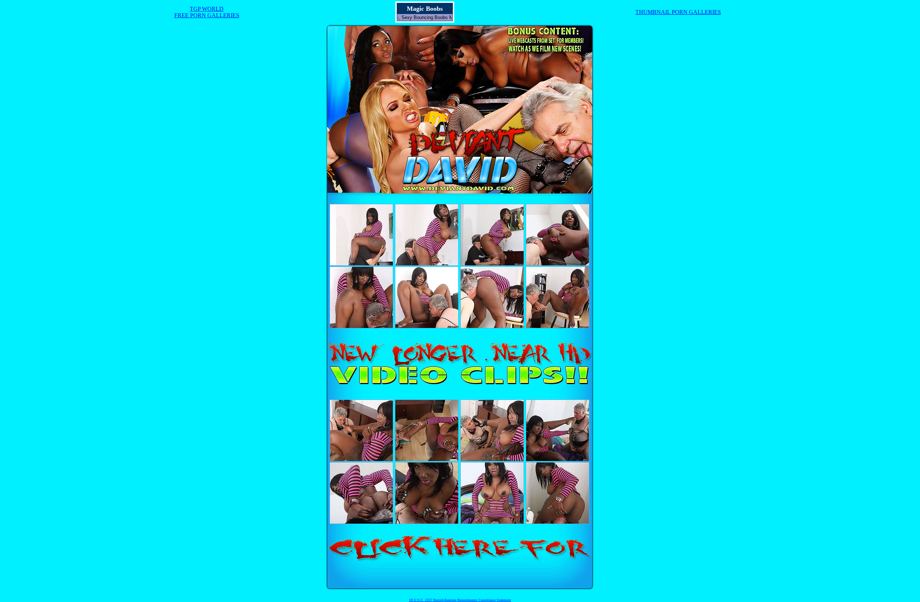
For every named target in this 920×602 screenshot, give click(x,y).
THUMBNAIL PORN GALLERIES (678, 12)
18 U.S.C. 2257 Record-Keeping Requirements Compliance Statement (460, 600)
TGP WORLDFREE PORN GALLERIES (206, 12)
